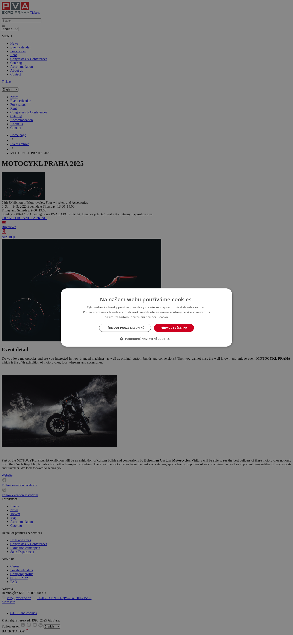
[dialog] (146, 317)
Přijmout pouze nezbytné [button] (125, 328)
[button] (146, 338)
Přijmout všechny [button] (173, 328)
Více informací (180, 317)
